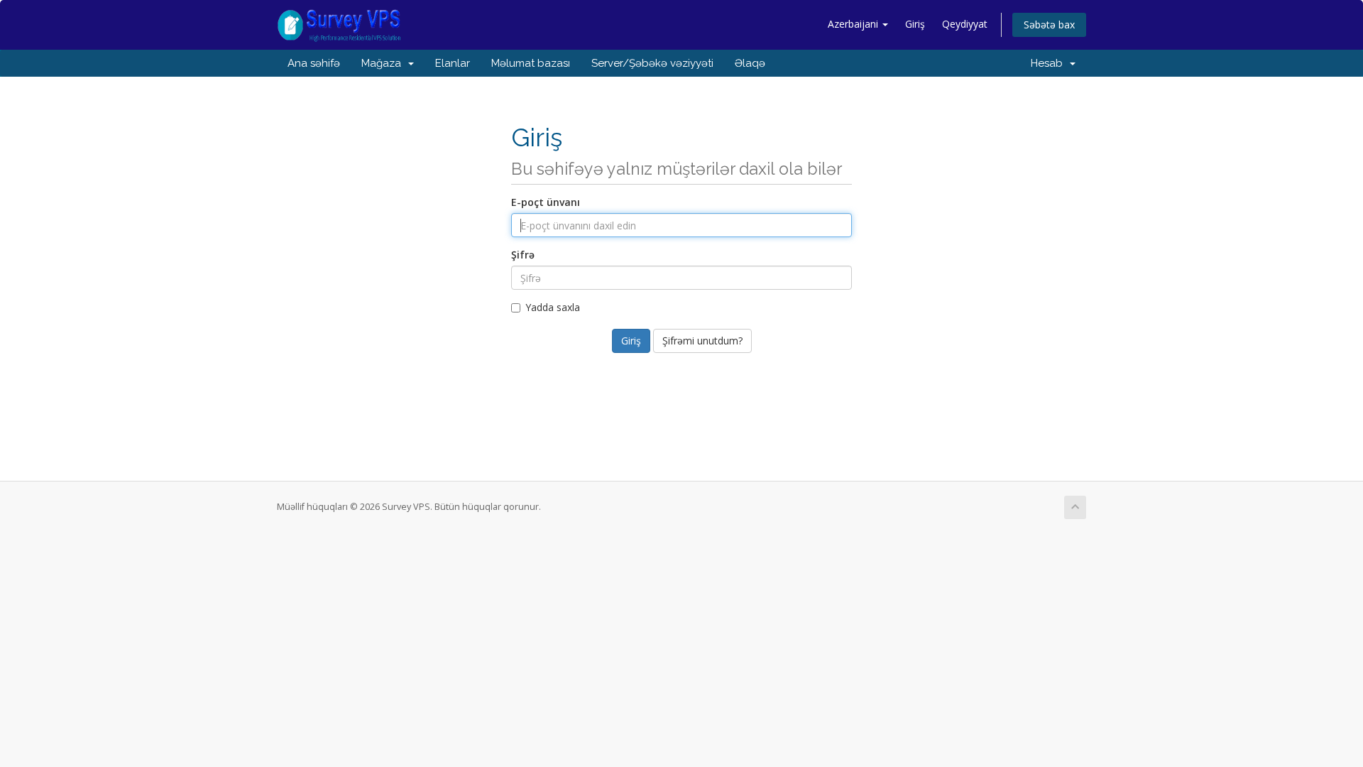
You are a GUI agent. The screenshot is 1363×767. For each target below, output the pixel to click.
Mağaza (384, 63)
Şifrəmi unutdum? (702, 340)
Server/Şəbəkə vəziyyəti (652, 63)
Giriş (915, 24)
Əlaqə (750, 63)
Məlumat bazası (530, 63)
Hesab (1049, 63)
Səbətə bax (1049, 24)
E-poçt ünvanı (545, 202)
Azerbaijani (854, 24)
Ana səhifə (314, 63)
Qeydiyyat (964, 24)
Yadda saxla (552, 307)
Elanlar (452, 63)
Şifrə (523, 254)
